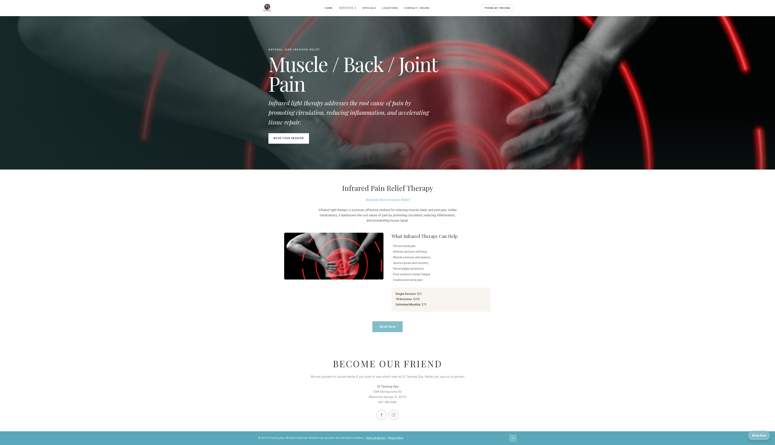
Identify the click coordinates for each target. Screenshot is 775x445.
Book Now (388, 327)
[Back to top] (513, 438)
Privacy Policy (395, 438)
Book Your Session (288, 138)
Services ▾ (347, 7)
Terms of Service (375, 438)
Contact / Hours (416, 7)
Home (329, 7)
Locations (390, 7)
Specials (369, 7)
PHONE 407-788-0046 (497, 7)
